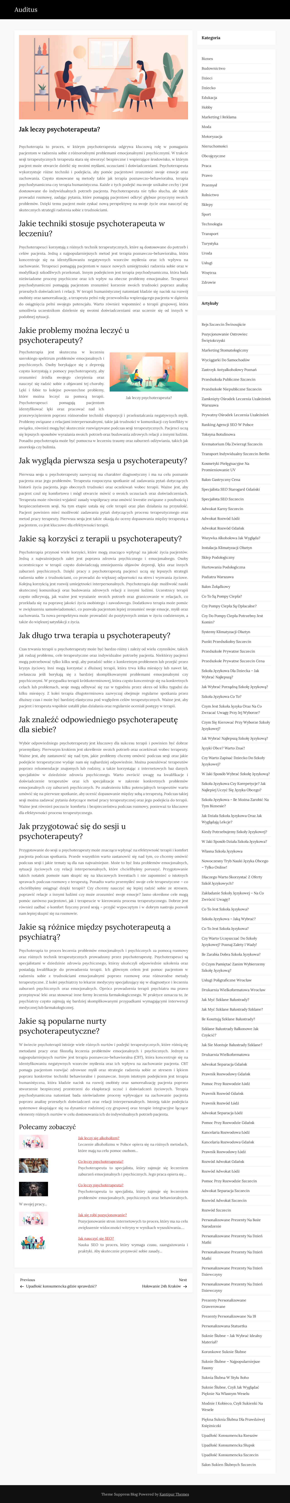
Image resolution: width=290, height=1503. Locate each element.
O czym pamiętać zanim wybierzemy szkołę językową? (233, 967)
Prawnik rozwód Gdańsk (223, 1093)
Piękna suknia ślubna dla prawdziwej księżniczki (233, 1422)
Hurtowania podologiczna (223, 567)
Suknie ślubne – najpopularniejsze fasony (231, 1364)
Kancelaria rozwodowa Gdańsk (228, 1142)
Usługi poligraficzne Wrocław (227, 980)
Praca (206, 165)
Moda (206, 126)
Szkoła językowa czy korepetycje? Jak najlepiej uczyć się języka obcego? (234, 786)
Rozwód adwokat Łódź (221, 1171)
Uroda (207, 253)
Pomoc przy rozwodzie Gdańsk (228, 1122)
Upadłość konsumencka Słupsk (228, 1445)
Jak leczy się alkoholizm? (98, 1138)
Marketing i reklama (219, 117)
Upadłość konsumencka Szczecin (230, 1455)
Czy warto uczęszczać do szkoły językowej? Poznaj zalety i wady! (229, 941)
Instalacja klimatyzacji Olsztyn (227, 547)
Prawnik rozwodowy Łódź (224, 1151)
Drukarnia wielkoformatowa (225, 1054)
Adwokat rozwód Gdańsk (223, 528)
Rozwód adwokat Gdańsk (223, 1161)
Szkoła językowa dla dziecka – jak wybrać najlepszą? (230, 673)
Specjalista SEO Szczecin (223, 499)
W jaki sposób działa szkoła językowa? (234, 841)
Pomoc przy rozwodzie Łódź (226, 1083)
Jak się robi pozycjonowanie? (102, 1215)
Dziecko (208, 87)
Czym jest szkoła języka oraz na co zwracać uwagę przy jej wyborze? (232, 709)
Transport (210, 233)
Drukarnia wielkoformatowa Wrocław (234, 990)
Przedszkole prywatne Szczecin (228, 651)
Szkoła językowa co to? (222, 696)
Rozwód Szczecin (216, 1210)
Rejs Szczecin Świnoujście (224, 324)
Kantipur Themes (174, 1494)
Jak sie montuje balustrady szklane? (232, 1044)
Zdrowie (209, 282)
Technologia (212, 224)
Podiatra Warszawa (218, 577)
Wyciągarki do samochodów (226, 360)
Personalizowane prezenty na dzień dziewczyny (232, 1271)
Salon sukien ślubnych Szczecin (229, 1464)
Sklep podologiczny (218, 557)
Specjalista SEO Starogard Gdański (231, 489)
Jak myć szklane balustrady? (225, 999)
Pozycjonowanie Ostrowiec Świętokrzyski (225, 337)
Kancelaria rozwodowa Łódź (226, 1132)
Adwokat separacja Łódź (222, 1113)
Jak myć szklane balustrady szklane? (232, 1009)
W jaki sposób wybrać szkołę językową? (236, 774)
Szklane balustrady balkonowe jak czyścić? (230, 1031)
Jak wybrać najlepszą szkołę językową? (235, 738)
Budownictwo (213, 68)
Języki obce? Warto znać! (223, 748)
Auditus (25, 9)
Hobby (207, 107)
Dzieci (207, 78)
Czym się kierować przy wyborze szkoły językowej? (236, 725)
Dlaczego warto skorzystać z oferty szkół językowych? (232, 880)
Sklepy (207, 204)
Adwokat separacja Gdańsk (224, 1064)
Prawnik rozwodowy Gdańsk (226, 1074)
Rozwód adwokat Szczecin (224, 1200)
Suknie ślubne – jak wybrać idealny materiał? (232, 1338)
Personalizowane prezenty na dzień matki (232, 1239)
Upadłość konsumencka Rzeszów (230, 1435)
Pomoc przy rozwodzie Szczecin (229, 1181)
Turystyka (210, 243)
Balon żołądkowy (216, 586)
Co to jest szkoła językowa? (225, 909)
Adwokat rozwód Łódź (221, 518)
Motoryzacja (212, 136)
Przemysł (209, 185)
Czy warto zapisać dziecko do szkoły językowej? (233, 760)
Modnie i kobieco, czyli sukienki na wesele (232, 1406)
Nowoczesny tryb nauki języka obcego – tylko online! (235, 864)
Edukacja (209, 97)
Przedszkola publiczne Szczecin (229, 379)
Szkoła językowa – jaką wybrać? (229, 919)
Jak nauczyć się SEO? (96, 1238)
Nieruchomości (215, 146)
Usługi (207, 263)
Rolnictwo (210, 194)
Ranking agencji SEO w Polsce (228, 424)
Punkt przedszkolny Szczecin (226, 641)
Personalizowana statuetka (224, 1326)
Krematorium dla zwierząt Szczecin (232, 444)
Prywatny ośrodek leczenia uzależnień (235, 415)
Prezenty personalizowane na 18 (229, 1316)
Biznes (207, 58)
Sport (206, 214)
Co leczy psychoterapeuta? (100, 1161)
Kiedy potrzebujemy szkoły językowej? (234, 831)
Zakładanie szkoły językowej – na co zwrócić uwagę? (233, 896)
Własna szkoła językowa (222, 851)
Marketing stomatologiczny (225, 350)
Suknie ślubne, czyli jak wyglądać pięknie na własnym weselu (230, 1390)
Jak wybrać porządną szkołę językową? (235, 686)
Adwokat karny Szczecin (222, 508)
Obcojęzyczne (213, 156)
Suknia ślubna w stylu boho (225, 1377)
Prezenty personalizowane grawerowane (224, 1303)
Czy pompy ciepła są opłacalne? (229, 606)
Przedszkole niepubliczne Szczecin (232, 389)
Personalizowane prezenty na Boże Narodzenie (231, 1223)
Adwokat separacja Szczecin (226, 1190)
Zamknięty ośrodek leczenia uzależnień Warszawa (236, 402)
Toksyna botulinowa (218, 434)
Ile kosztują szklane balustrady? (228, 1019)
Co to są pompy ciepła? (222, 596)
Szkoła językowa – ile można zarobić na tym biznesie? (235, 802)
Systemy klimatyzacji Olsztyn (226, 631)
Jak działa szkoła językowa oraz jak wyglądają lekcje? (232, 818)
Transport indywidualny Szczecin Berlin (235, 453)
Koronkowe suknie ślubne (224, 1351)
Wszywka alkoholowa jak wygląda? (231, 538)
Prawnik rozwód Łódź (220, 1103)
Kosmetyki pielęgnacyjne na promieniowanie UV (225, 466)
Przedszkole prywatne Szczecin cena (233, 661)
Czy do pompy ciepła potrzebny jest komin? (232, 618)
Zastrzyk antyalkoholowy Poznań (229, 369)
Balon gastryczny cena (221, 479)
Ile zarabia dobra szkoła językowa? (231, 954)
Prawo (207, 175)
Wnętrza (209, 272)
